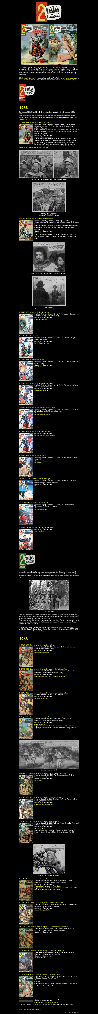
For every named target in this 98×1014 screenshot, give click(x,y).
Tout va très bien (40, 531)
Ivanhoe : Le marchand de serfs (42, 527)
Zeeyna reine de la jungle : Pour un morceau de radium (49, 693)
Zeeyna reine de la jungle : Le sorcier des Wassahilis (49, 927)
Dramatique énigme (41, 390)
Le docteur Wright (40, 510)
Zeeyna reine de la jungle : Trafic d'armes (44, 821)
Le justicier (38, 780)
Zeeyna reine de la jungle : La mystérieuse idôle (46, 879)
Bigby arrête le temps (41, 319)
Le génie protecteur (41, 698)
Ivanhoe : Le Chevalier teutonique (41, 218)
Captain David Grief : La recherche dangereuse (50, 676)
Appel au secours (40, 724)
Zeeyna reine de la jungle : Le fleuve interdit (45, 974)
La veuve (37, 233)
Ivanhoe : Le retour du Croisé (40, 122)
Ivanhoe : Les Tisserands (40, 502)
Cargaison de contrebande (43, 804)
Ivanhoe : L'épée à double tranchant (42, 407)
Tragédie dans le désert (42, 137)
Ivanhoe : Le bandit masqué (39, 312)
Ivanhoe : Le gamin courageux (40, 431)
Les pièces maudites (41, 652)
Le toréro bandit (39, 958)
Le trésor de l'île (39, 828)
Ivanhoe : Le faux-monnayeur (41, 479)
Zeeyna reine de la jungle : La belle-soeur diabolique (48, 773)
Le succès (38, 463)
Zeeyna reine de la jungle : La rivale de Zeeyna (48, 717)
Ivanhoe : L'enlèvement (38, 455)
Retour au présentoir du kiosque (30, 1009)
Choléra (37, 982)
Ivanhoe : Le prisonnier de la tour (41, 383)
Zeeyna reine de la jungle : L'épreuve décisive (46, 797)
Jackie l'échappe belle (42, 910)
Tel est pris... (39, 934)
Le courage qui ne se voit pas (44, 435)
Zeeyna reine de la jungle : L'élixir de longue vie (47, 950)
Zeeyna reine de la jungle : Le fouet (42, 645)
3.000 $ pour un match (42, 343)
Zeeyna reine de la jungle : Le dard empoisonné (46, 903)
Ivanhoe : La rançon (37, 336)
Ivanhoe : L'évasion (37, 360)
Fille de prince (39, 367)
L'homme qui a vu (40, 486)
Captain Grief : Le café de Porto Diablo (47, 886)
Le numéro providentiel (42, 415)
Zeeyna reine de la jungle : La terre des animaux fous (48, 669)
